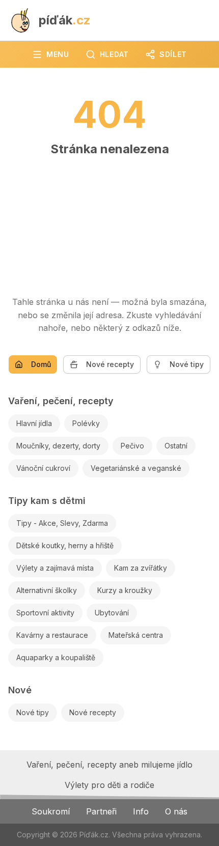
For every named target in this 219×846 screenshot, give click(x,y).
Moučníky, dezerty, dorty (58, 445)
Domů (41, 364)
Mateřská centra (135, 635)
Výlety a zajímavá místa (55, 567)
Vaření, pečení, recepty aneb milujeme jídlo (109, 764)
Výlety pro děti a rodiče (109, 785)
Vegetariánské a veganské (136, 468)
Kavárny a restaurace (52, 635)
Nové (20, 690)
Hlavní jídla (34, 423)
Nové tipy (187, 364)
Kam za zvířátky (140, 567)
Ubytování (112, 612)
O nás (176, 811)
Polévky (86, 423)
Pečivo (132, 445)
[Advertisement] (109, 221)
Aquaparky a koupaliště (55, 657)
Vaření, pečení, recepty (61, 401)
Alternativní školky (46, 590)
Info (141, 811)
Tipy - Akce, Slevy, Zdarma (62, 523)
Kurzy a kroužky (124, 590)
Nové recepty (110, 364)
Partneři (101, 811)
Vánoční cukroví (43, 468)
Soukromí (51, 811)
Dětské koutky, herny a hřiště (65, 545)
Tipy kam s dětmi (47, 500)
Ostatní (176, 445)
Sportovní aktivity (45, 612)
